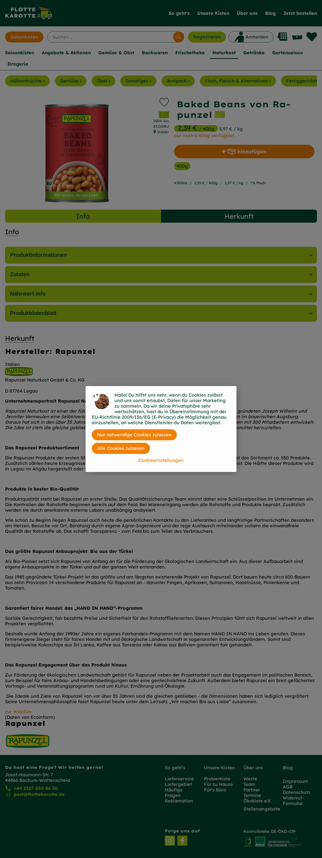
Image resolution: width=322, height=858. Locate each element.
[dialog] (161, 429)
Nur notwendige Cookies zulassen (134, 435)
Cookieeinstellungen (161, 460)
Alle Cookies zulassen (121, 448)
